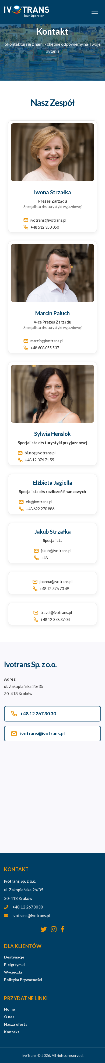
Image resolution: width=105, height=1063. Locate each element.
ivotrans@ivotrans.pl (31, 915)
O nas (9, 1016)
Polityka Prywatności (23, 979)
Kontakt (11, 1031)
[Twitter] (43, 929)
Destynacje (14, 957)
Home (9, 1009)
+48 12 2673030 (27, 906)
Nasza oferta (15, 1024)
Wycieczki (13, 972)
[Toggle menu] (95, 12)
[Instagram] (54, 929)
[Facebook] (63, 929)
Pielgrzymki (14, 964)
